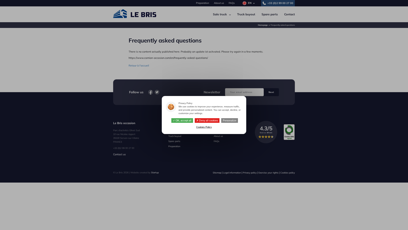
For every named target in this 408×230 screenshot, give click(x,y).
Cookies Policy (204, 127)
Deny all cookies (208, 120)
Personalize (229, 120)
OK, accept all (183, 120)
